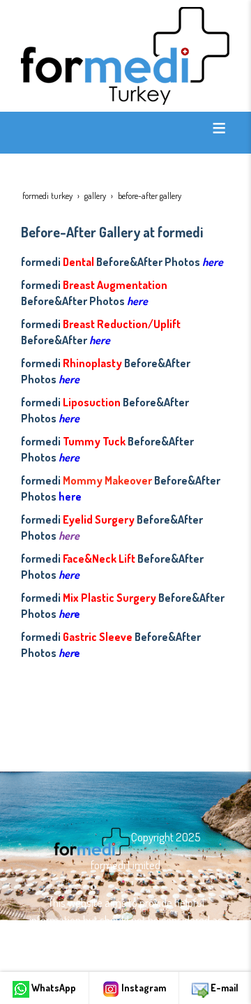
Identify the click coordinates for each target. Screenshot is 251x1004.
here (212, 262)
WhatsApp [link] (52, 988)
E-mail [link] (223, 988)
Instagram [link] (142, 988)
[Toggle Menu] (219, 127)
